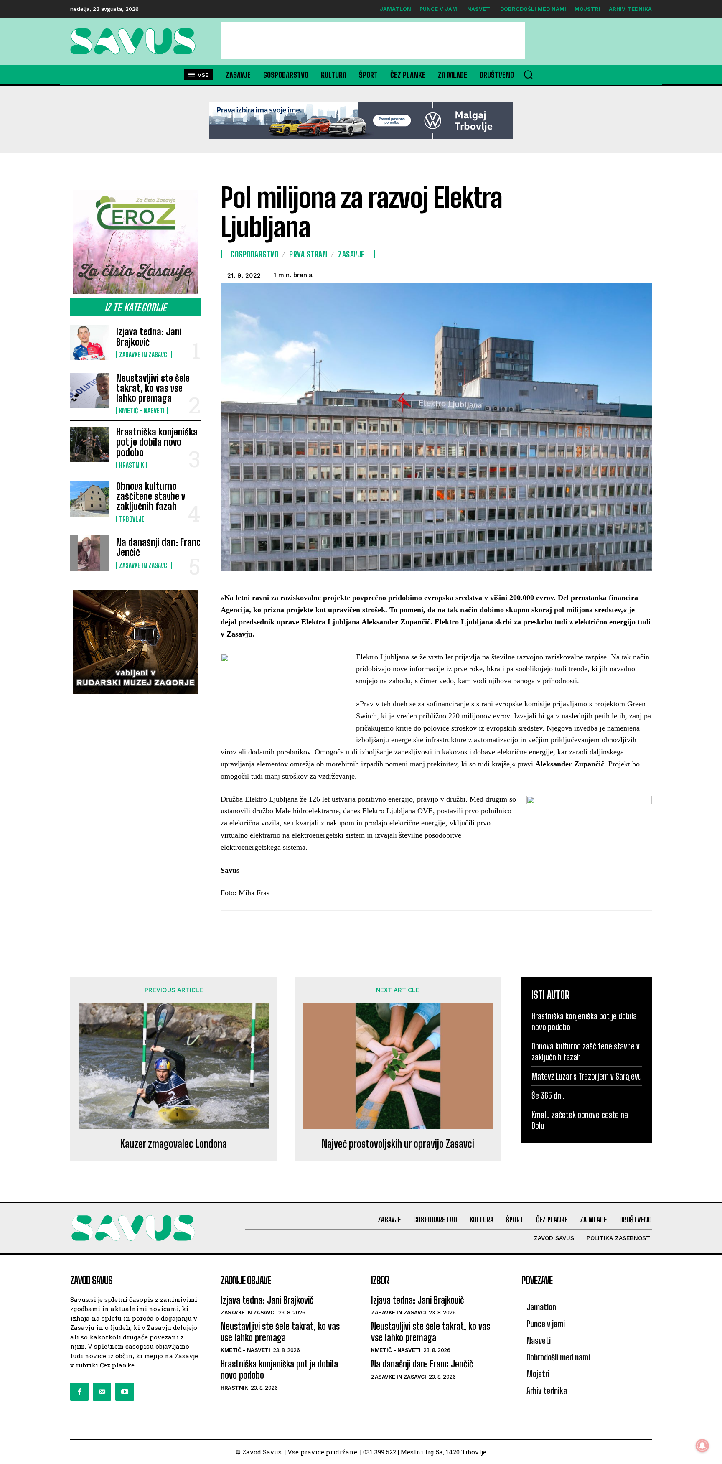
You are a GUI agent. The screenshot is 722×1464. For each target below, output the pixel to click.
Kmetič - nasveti (142, 410)
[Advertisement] (373, 40)
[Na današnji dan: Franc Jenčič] (89, 552)
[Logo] (135, 41)
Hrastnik (131, 465)
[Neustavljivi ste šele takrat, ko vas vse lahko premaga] (89, 390)
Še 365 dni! (548, 1095)
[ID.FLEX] (361, 120)
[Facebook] (79, 1392)
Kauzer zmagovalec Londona (173, 1144)
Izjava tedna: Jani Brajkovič (149, 336)
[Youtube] (124, 1392)
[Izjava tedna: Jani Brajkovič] (89, 342)
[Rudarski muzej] (135, 642)
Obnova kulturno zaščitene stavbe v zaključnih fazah (150, 496)
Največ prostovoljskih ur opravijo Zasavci (398, 1144)
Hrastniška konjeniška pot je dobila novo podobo (157, 442)
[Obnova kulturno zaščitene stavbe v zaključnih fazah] (89, 499)
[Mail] (102, 1392)
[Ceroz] (135, 242)
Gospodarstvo (254, 254)
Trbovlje (132, 519)
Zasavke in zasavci (144, 354)
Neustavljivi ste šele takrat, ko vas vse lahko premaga (153, 388)
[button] (528, 74)
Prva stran (308, 254)
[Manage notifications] (702, 1445)
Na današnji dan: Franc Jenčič (158, 547)
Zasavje (351, 254)
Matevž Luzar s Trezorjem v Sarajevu (586, 1076)
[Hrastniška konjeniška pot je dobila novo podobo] (89, 444)
